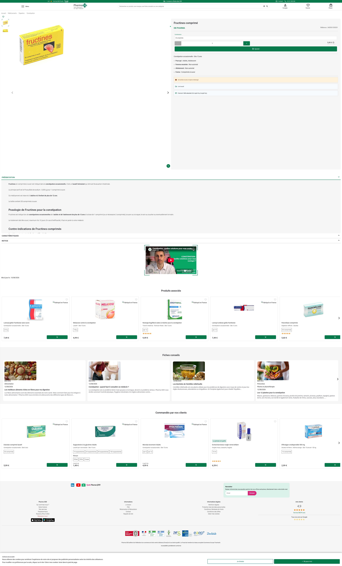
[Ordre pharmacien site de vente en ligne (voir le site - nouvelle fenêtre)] (152, 533)
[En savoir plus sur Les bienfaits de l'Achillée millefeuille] (213, 369)
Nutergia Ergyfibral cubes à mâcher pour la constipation (162, 323)
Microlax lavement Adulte (152, 445)
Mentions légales (213, 505)
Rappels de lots (128, 514)
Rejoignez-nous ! (43, 516)
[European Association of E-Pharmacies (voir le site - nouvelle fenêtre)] (199, 533)
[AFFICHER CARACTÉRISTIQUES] (339, 236)
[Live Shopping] (83, 485)
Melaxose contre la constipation (84, 323)
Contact (280, 1)
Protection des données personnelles (213, 507)
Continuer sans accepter (8, 556)
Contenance (178, 34)
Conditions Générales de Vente (213, 509)
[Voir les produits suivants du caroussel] (339, 318)
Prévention (261, 384)
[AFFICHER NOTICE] (339, 241)
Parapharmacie (43, 511)
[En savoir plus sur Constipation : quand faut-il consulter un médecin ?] (129, 369)
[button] (22, 6)
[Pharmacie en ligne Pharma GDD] (79, 6)
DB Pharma (179, 28)
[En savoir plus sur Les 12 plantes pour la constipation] (297, 369)
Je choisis (240, 561)
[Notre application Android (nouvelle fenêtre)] (49, 520)
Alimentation (9, 384)
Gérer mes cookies (214, 514)
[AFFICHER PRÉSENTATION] (339, 177)
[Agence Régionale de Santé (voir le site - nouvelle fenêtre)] (176, 533)
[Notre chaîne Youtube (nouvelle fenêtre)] (78, 485)
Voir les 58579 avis (58, 1)
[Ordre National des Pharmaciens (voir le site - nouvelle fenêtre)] (169, 533)
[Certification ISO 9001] (132, 533)
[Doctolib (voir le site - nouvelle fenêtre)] (211, 533)
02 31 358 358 (291, 1)
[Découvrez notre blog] (93, 485)
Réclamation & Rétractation (128, 509)
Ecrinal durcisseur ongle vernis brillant (225, 445)
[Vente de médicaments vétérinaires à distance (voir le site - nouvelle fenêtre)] (160, 533)
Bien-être (7, 381)
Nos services (43, 509)
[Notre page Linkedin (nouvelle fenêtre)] (72, 485)
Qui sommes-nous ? (43, 505)
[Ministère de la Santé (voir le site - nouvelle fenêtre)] (144, 533)
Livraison (128, 505)
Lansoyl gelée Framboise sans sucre (16, 323)
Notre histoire (43, 507)
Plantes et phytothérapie (181, 378)
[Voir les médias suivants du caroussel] (168, 93)
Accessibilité (164, 545)
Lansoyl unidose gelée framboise (223, 323)
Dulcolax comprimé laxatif (13, 445)
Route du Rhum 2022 (42, 514)
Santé (6, 378)
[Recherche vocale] (264, 6)
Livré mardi (181, 86)
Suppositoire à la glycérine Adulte (85, 445)
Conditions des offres (213, 511)
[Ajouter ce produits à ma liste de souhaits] (3, 17)
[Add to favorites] (66, 299)
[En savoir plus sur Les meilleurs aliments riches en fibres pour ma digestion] (44, 369)
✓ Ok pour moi (307, 561)
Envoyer (252, 493)
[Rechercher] (267, 6)
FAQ (128, 507)
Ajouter (257, 49)
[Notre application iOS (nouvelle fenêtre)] (36, 520)
